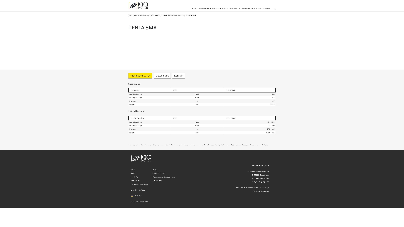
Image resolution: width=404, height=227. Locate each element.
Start (130, 15)
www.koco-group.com (260, 191)
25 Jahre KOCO (203, 9)
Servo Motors (155, 15)
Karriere (266, 9)
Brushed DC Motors (141, 15)
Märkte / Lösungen (229, 9)
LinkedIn (134, 190)
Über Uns (257, 9)
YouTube (142, 190)
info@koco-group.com (260, 182)
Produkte (215, 9)
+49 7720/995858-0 (260, 178)
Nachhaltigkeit (245, 9)
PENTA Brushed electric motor (173, 15)
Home (194, 9)
